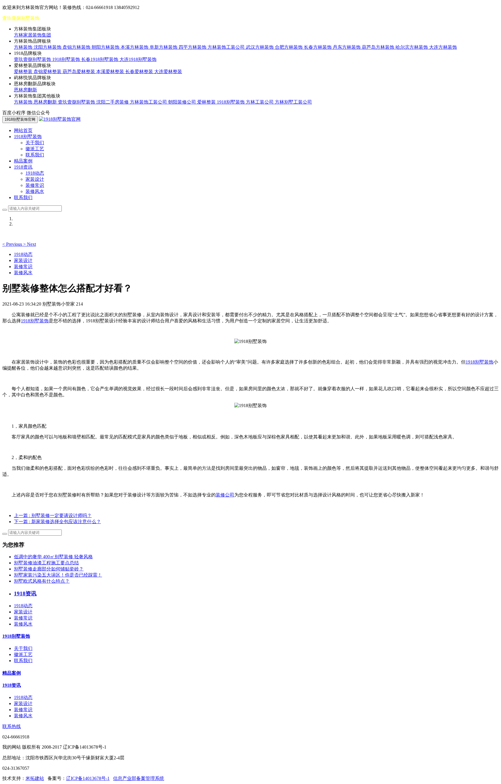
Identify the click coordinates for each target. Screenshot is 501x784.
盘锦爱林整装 (48, 71)
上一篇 (53, 515)
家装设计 (35, 179)
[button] (12, 244)
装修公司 (225, 494)
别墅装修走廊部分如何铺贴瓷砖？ (49, 568)
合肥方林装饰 (289, 47)
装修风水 (35, 191)
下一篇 (57, 521)
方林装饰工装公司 (227, 47)
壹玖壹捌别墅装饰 (33, 59)
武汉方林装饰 (260, 47)
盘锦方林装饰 (77, 47)
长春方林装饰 (318, 47)
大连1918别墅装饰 (138, 59)
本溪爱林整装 (110, 71)
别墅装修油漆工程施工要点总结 (46, 562)
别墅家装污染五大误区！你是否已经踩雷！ (58, 574)
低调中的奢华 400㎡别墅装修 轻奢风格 (53, 556)
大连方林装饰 (443, 47)
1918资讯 (11, 685)
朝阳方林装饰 (106, 47)
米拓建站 (35, 778)
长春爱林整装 (139, 71)
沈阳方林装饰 (48, 47)
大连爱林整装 (168, 71)
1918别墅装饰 (66, 59)
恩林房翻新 (25, 89)
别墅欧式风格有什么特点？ (42, 581)
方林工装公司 (260, 102)
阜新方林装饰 (164, 47)
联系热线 (11, 726)
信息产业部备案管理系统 (138, 778)
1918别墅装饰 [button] (28, 136)
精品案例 (23, 160)
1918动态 (35, 173)
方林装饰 (24, 47)
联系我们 (35, 154)
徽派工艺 (35, 148)
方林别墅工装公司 (293, 102)
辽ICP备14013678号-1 (88, 778)
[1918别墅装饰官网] (60, 119)
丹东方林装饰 (347, 47)
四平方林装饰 (193, 47)
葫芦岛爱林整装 (79, 71)
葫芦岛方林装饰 (378, 47)
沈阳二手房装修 (113, 102)
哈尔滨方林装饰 (412, 47)
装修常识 (35, 185)
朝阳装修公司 (182, 102)
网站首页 (23, 130)
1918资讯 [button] (23, 167)
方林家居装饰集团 (32, 34)
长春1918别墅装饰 (100, 59)
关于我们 (35, 142)
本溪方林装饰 (135, 47)
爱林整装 (24, 71)
